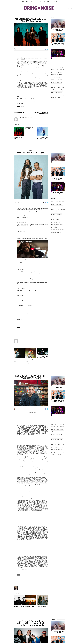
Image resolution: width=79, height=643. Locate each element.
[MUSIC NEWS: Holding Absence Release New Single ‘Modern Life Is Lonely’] (58, 38)
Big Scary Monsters (58, 204)
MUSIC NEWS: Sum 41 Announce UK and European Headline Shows (41, 113)
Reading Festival (61, 89)
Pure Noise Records (61, 87)
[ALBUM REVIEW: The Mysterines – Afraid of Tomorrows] (31, 34)
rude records (53, 92)
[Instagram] (22, 340)
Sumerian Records (60, 95)
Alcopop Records (57, 67)
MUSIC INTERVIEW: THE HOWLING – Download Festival (30, 607)
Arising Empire (53, 69)
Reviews (27, 1)
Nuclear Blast (57, 85)
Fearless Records (59, 77)
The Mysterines (23, 106)
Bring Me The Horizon (60, 72)
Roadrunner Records (59, 90)
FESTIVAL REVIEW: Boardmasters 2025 (17, 359)
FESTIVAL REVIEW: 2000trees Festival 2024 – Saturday (42, 138)
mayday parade (53, 84)
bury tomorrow (53, 74)
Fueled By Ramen (53, 79)
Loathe (61, 82)
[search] (73, 8)
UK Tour (52, 97)
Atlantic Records (62, 69)
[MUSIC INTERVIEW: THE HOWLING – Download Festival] (30, 600)
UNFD (55, 97)
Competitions (49, 1)
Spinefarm (59, 227)
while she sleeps (53, 232)
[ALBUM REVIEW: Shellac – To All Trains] (19, 600)
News (44, 1)
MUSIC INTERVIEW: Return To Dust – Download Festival (42, 607)
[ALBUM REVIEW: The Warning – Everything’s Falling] (58, 24)
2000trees (52, 67)
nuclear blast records (54, 87)
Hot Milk (52, 82)
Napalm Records (59, 84)
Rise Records (53, 90)
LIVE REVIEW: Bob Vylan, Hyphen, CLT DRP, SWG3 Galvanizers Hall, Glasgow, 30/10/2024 (30, 360)
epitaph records (53, 77)
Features (40, 1)
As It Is (58, 69)
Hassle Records (59, 79)
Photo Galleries (33, 1)
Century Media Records (60, 74)
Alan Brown (18, 49)
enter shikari (63, 209)
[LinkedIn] (23, 340)
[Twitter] (20, 340)
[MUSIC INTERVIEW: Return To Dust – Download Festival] (42, 600)
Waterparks (59, 97)
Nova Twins (53, 85)
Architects (62, 67)
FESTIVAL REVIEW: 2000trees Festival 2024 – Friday (42, 357)
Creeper (52, 209)
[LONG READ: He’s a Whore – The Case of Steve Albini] (31, 393)
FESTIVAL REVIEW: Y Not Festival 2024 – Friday (29, 128)
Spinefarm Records (54, 95)
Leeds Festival (57, 82)
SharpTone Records (59, 92)
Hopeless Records (59, 80)
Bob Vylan (22, 327)
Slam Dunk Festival (54, 227)
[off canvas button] (5, 8)
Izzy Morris (18, 202)
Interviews (31, 150)
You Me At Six (59, 232)
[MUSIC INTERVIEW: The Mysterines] (19, 131)
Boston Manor (53, 72)
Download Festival (57, 209)
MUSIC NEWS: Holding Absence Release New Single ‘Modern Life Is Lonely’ (58, 44)
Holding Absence (53, 80)
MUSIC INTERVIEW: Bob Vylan (19, 112)
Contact (55, 1)
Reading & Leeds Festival (54, 89)
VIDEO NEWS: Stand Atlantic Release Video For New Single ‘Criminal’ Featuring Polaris (21, 581)
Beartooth (52, 204)
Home (23, 1)
